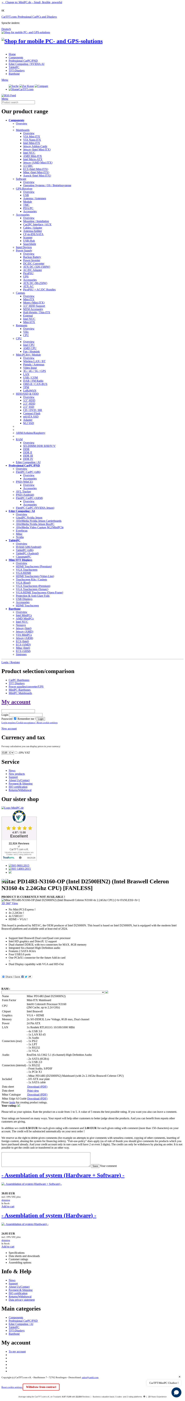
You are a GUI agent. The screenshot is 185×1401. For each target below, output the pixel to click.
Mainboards (22, 130)
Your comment (108, 1165)
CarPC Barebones (19, 680)
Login (4, 714)
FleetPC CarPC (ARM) (29, 498)
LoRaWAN (29, 390)
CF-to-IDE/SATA (33, 234)
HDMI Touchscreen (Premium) (34, 566)
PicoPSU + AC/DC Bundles (39, 289)
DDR (26, 449)
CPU (26, 335)
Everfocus (21, 530)
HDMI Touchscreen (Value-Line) (35, 576)
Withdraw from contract (41, 1387)
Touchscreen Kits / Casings (31, 579)
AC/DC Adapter (32, 270)
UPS (26, 276)
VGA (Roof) (23, 582)
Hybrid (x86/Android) (28, 546)
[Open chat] (176, 1392)
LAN (26, 374)
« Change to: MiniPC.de (32, 2)
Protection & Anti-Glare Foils (33, 595)
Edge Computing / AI (28, 462)
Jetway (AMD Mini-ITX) (37, 162)
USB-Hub (29, 240)
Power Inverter (31, 260)
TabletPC (14, 67)
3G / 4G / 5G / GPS (34, 371)
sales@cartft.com (90, 1377)
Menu (4, 79)
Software (21, 178)
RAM (19, 439)
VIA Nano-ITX (32, 139)
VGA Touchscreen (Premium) (33, 586)
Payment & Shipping (21, 783)
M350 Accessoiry (33, 309)
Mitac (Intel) (23, 647)
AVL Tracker (23, 491)
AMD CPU (29, 348)
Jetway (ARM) (24, 638)
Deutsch (6, 29)
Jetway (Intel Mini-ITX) (37, 149)
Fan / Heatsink (31, 351)
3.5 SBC (28, 165)
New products (17, 773)
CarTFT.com (26, 89)
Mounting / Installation (36, 221)
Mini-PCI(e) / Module (28, 354)
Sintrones (21, 654)
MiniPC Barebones (20, 689)
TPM (26, 387)
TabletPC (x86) (24, 550)
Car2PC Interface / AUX (37, 224)
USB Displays (24, 599)
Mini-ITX (28, 299)
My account (16, 702)
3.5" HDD (29, 400)
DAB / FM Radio (33, 380)
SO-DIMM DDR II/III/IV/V (39, 445)
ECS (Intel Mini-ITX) (35, 169)
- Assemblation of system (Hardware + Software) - (62, 1175)
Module (27, 201)
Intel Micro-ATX (32, 159)
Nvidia (20, 537)
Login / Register (10, 662)
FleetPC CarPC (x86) (28, 472)
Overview (21, 123)
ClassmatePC (23, 556)
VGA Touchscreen (26, 569)
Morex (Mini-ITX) (33, 302)
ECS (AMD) (23, 644)
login (12, 1102)
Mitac (19, 533)
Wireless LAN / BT (34, 361)
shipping (5, 1200)
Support (13, 777)
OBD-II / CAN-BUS (35, 384)
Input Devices (24, 247)
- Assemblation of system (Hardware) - (48, 1215)
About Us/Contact (19, 780)
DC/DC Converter (33, 263)
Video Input (30, 367)
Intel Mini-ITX (31, 143)
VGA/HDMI (23, 572)
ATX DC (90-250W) (35, 283)
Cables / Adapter (32, 227)
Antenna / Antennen (34, 198)
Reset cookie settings (12, 1387)
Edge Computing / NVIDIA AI (26, 63)
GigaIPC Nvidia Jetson (29, 517)
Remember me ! (26, 718)
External (28, 315)
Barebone (14, 73)
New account (9, 728)
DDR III (28, 455)
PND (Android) (25, 494)
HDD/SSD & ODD (27, 393)
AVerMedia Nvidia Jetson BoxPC (35, 524)
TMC (26, 204)
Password (6, 718)
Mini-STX (29, 322)
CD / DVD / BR (32, 410)
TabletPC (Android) (27, 553)
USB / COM (30, 377)
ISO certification (18, 786)
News (12, 770)
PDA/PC (28, 208)
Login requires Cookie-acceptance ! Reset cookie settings (29, 722)
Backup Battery (32, 257)
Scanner (27, 237)
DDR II (27, 452)
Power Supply (24, 250)
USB (26, 195)
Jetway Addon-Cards (35, 146)
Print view (33, 1090)
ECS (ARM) (23, 651)
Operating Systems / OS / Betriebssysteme (47, 185)
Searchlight (29, 244)
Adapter (27, 419)
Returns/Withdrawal (20, 790)
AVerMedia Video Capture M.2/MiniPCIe (40, 527)
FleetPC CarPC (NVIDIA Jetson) (35, 507)
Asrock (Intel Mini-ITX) (37, 175)
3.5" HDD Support (34, 305)
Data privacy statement (22, 1299)
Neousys (21, 625)
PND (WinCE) (24, 481)
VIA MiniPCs (24, 634)
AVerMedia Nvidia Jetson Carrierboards (38, 520)
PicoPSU (28, 273)
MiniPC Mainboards (20, 693)
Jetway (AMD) (24, 631)
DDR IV (28, 458)
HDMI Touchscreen (27, 605)
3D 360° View (9, 903)
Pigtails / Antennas (33, 364)
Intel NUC (29, 152)
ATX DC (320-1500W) (36, 266)
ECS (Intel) (22, 641)
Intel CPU (29, 344)
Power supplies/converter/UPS (26, 686)
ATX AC (28, 286)
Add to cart (7, 1206)
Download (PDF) (37, 1086)
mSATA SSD (30, 416)
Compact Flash (31, 413)
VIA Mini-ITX (31, 136)
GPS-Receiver (24, 188)
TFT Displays (17, 683)
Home (12, 54)
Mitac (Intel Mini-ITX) (36, 172)
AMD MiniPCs (25, 618)
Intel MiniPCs (24, 615)
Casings (20, 292)
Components (16, 57)
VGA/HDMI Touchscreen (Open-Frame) (39, 592)
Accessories (30, 211)
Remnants (21, 325)
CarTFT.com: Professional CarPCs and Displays (29, 16)
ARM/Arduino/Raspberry (30, 432)
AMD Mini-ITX (32, 156)
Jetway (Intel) (23, 628)
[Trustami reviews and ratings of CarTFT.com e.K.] (19, 859)
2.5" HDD (29, 403)
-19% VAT (24, 752)
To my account (17, 1351)
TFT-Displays (17, 70)
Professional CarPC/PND (23, 60)
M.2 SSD (28, 423)
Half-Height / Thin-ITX (36, 312)
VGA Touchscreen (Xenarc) (32, 589)
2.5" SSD (28, 406)
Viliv (26, 331)
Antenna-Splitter (32, 231)
